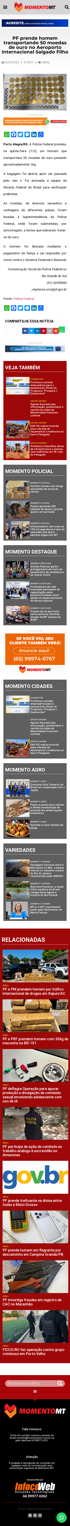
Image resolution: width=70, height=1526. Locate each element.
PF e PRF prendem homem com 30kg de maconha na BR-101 (35, 1041)
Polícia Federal (23, 299)
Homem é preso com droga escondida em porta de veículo (46, 489)
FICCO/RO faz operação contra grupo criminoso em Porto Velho (33, 1352)
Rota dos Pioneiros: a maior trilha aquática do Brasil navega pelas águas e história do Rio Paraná (47, 891)
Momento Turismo (40, 862)
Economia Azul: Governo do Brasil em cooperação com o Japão (47, 787)
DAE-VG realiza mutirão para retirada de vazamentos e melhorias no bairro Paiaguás (47, 430)
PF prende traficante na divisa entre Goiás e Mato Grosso (32, 1202)
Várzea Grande (38, 401)
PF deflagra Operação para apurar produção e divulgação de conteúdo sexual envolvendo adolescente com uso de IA (32, 1095)
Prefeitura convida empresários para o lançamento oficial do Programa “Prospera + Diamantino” (44, 388)
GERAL (46, 62)
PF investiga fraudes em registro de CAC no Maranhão (32, 1302)
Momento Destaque (40, 563)
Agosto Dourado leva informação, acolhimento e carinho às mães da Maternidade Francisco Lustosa (46, 410)
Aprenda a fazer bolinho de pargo (46, 826)
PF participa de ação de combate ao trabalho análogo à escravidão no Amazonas (32, 1150)
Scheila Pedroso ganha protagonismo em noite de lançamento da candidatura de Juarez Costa (47, 571)
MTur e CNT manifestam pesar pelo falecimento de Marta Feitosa (46, 909)
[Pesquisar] (60, 1383)
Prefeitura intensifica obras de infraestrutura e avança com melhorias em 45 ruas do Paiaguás (47, 450)
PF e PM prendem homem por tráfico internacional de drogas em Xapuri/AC (34, 991)
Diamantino (36, 379)
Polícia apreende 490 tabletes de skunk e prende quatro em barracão (46, 509)
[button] (5, 7)
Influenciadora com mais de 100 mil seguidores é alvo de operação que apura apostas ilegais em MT (47, 531)
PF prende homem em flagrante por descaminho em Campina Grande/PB (33, 1252)
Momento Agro (38, 781)
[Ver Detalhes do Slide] (35, 23)
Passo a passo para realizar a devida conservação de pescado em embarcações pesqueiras (47, 809)
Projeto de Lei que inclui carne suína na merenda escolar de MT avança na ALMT (45, 615)
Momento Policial (40, 483)
